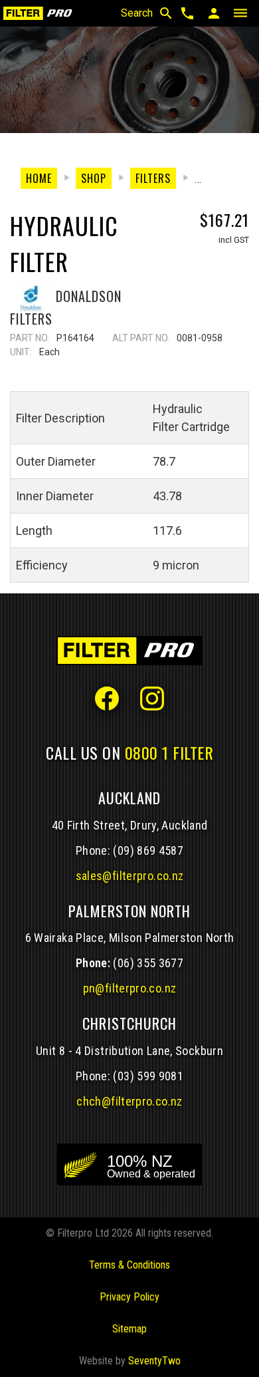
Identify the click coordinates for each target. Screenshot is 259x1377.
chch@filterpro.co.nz (129, 1101)
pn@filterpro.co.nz (130, 988)
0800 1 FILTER (169, 752)
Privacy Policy (129, 1297)
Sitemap (129, 1328)
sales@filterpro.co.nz (130, 876)
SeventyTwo (154, 1360)
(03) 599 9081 (148, 1076)
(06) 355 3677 (148, 963)
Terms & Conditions (129, 1265)
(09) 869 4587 (148, 850)
